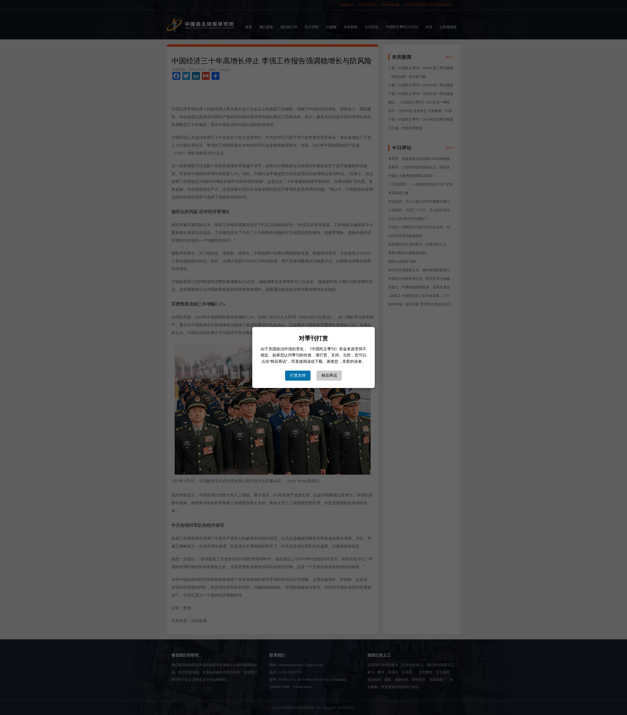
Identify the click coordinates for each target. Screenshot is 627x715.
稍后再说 (329, 375)
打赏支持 (298, 375)
